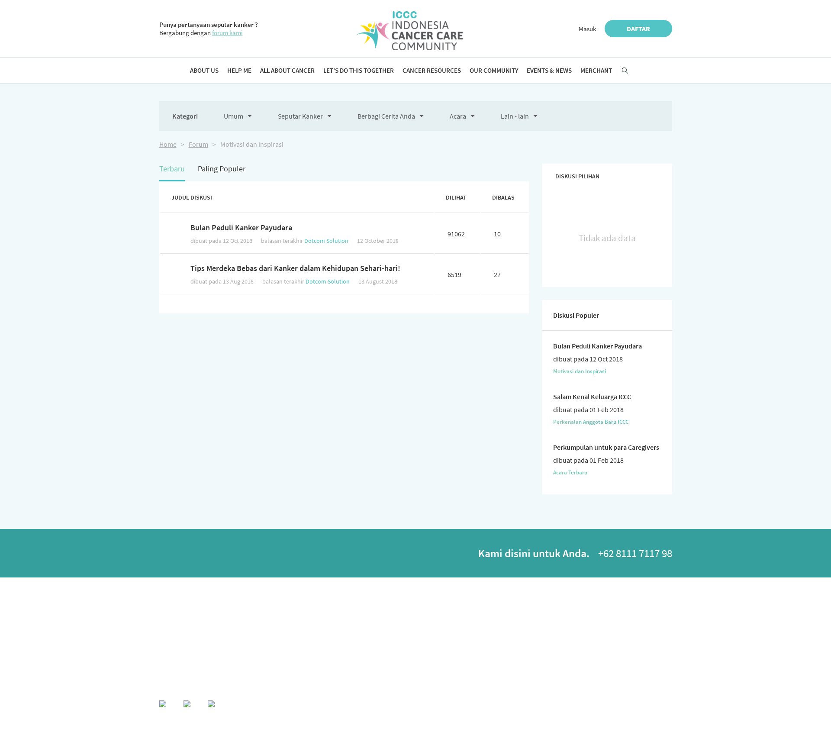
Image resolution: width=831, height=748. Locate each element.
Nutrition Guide (315, 617)
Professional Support (497, 639)
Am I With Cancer (243, 617)
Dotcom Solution (326, 241)
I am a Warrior (394, 617)
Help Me (239, 70)
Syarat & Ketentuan (644, 704)
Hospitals (484, 617)
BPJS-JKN (308, 650)
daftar (638, 28)
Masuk (587, 29)
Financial (308, 639)
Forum (198, 144)
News (645, 628)
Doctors (482, 628)
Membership (173, 628)
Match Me (569, 617)
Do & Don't (236, 639)
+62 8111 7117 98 (635, 553)
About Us (204, 70)
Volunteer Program (401, 650)
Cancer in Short (241, 628)
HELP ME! (235, 602)
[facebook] (169, 555)
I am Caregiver (395, 639)
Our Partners (173, 639)
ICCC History (173, 617)
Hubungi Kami (529, 704)
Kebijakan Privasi (583, 704)
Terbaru (172, 169)
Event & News (655, 602)
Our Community (494, 70)
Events (646, 617)
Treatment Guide (316, 628)
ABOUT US (171, 602)
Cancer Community (580, 639)
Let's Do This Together (358, 70)
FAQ (229, 650)
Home (168, 144)
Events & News (549, 70)
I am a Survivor (396, 628)
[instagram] (218, 555)
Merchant (596, 70)
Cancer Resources (432, 70)
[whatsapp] (193, 555)
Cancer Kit (391, 661)
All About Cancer (287, 70)
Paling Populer (221, 169)
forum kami (227, 33)
